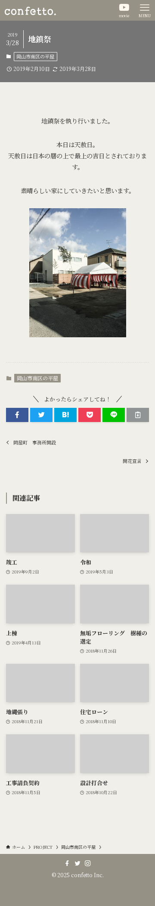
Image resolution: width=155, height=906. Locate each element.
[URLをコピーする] (138, 415)
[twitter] (77, 863)
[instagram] (88, 863)
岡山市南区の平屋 (35, 56)
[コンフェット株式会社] (30, 10)
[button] (17, 415)
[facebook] (67, 863)
